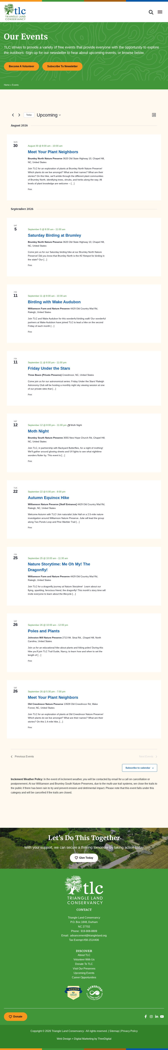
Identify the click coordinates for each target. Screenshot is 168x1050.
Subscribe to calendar (138, 767)
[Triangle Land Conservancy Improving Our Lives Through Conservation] (15, 12)
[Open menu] (160, 12)
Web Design (64, 1038)
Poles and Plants (44, 631)
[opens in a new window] (146, 1016)
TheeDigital (104, 1038)
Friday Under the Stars (49, 368)
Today (29, 115)
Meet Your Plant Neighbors (53, 152)
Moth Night (38, 431)
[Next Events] (19, 115)
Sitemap (114, 1031)
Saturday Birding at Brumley (54, 235)
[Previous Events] (13, 115)
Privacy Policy (129, 1031)
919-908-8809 (89, 931)
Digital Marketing (84, 1038)
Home (7, 85)
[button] (84, 951)
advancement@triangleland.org (88, 935)
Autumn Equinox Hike (48, 497)
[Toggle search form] (151, 12)
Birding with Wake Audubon (54, 302)
